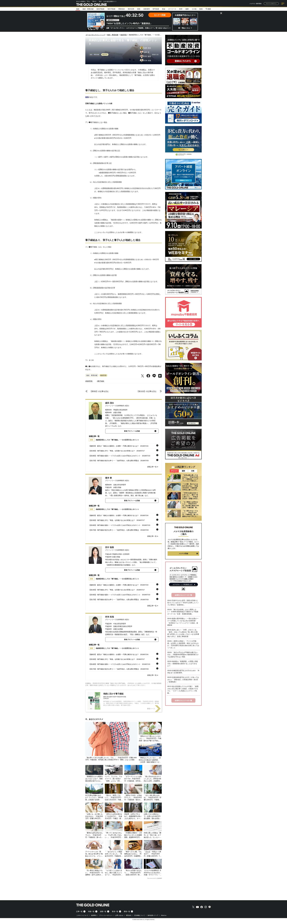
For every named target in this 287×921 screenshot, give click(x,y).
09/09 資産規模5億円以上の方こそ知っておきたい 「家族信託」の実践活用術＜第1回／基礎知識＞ (183, 679)
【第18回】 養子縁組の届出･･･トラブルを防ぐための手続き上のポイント (114, 456)
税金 (163, 9)
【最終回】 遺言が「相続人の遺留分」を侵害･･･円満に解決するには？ (114, 446)
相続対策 (105, 54)
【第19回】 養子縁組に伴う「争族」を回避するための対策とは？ (112, 451)
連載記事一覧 (152, 467)
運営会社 (128, 915)
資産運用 (146, 9)
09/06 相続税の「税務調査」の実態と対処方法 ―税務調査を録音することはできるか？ (182, 663)
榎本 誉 (108, 478)
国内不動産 (100, 9)
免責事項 (93, 915)
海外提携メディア (153, 915)
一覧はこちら (185, 28)
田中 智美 (109, 547)
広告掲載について (139, 915)
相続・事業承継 (88, 9)
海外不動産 (111, 9)
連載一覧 (103, 911)
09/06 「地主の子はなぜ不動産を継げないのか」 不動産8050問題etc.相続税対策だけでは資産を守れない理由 (183, 654)
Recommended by (152, 878)
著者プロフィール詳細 (132, 431)
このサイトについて (82, 915)
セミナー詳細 (159, 15)
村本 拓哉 (109, 617)
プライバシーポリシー (106, 915)
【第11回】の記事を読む (147, 391)
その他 (194, 9)
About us (163, 915)
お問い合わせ (119, 915)
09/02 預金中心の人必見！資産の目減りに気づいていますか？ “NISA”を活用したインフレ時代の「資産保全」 (183, 603)
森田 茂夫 (109, 403)
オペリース (172, 9)
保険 (138, 9)
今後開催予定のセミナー (185, 15)
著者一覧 (115, 911)
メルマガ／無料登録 (255, 3)
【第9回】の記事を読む (99, 391)
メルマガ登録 (183, 553)
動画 (201, 9)
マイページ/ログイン (271, 3)
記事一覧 (79, 911)
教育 (180, 9)
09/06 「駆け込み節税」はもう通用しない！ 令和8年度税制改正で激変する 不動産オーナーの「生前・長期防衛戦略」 (182, 612)
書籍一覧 (127, 911)
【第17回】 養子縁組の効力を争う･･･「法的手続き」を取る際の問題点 (114, 460)
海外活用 (131, 9)
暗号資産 (156, 9)
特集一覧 (91, 911)
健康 (187, 9)
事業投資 (121, 9)
